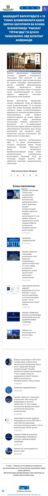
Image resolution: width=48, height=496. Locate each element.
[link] (45, 9)
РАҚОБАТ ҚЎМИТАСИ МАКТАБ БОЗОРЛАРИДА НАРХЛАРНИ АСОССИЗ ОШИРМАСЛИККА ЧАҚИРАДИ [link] (31, 317)
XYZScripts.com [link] (35, 495)
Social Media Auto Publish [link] (15, 495)
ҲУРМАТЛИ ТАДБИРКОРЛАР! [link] (28, 239)
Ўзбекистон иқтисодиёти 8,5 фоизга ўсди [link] (29, 332)
